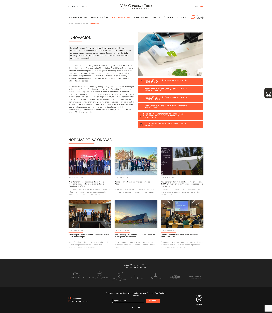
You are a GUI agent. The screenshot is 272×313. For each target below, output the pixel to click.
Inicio (71, 24)
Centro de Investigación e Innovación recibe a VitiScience (133, 183)
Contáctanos (77, 298)
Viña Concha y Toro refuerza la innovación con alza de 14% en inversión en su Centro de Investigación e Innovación (182, 184)
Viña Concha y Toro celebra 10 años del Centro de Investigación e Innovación (135, 236)
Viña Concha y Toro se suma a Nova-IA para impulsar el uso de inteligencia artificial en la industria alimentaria (86, 184)
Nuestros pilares (120, 17)
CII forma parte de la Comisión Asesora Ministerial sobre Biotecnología (89, 236)
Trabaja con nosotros (79, 301)
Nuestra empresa (78, 17)
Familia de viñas (99, 17)
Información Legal (163, 17)
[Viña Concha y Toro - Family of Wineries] (136, 6)
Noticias (181, 17)
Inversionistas (142, 17)
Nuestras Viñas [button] (78, 6)
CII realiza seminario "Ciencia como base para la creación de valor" (180, 236)
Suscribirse (153, 301)
